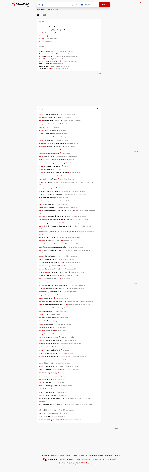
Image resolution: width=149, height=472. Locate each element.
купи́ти (41, 143)
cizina (41, 314)
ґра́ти (41, 244)
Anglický (45, 455)
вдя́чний (42, 226)
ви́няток (41, 120)
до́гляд (41, 130)
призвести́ (42, 182)
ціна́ (40, 201)
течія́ (40, 197)
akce (40, 398)
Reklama (62, 459)
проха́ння (42, 279)
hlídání (41, 327)
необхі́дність (43, 153)
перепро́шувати (44, 272)
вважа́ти (42, 219)
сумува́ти (42, 291)
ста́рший (42, 191)
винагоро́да (43, 117)
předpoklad (42, 353)
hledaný (41, 420)
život (40, 395)
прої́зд (41, 188)
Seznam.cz (143, 3)
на (40, 262)
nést (40, 340)
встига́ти (42, 240)
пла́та (41, 163)
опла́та (41, 159)
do (42, 36)
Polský (108, 455)
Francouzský (54, 455)
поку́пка (41, 179)
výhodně (42, 366)
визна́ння (42, 232)
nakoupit (42, 330)
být (40, 413)
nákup (41, 334)
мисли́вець (42, 146)
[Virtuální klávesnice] (76, 4)
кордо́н (41, 140)
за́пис (41, 250)
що (40, 308)
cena (40, 311)
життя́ (41, 133)
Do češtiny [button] (41, 9)
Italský (62, 455)
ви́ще (41, 237)
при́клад (42, 275)
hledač (41, 324)
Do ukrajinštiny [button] (53, 9)
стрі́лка (41, 194)
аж (40, 210)
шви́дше (42, 207)
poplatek (42, 343)
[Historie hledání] (72, 4)
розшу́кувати (43, 285)
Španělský (83, 455)
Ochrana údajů (111, 459)
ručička (41, 356)
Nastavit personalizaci (83, 459)
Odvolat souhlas (98, 459)
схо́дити (41, 295)
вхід (40, 127)
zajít (40, 385)
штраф (41, 304)
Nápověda (70, 459)
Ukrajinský (101, 455)
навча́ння (42, 150)
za (42, 27)
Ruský (76, 455)
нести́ (41, 156)
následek (42, 337)
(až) (42, 39)
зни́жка (41, 256)
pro (42, 41)
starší (41, 363)
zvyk (40, 392)
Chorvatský (116, 455)
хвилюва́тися (43, 301)
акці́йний (42, 216)
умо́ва (41, 298)
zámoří (41, 389)
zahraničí (42, 382)
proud (41, 350)
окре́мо (41, 269)
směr (40, 360)
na (42, 30)
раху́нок (41, 282)
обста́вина (42, 266)
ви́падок (42, 124)
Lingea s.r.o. (84, 462)
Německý (69, 455)
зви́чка (41, 137)
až (40, 404)
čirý (40, 317)
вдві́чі (41, 223)
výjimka (41, 369)
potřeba (41, 347)
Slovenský (92, 455)
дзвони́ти (42, 247)
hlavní (41, 321)
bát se (41, 410)
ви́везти (41, 114)
